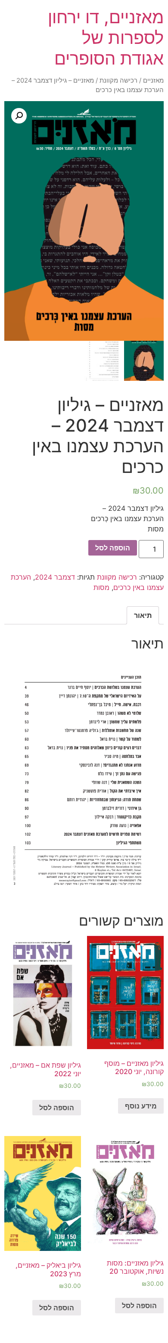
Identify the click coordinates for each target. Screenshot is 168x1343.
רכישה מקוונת (118, 80)
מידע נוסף (141, 1106)
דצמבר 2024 (55, 577)
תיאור (143, 615)
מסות (101, 587)
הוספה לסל (112, 547)
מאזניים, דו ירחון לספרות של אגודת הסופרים (106, 37)
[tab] (143, 615)
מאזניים (153, 80)
